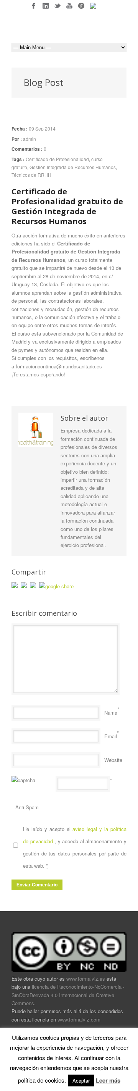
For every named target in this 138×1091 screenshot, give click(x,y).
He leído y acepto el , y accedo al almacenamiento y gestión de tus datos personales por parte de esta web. (75, 847)
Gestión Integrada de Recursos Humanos (73, 167)
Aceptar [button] (81, 1080)
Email (110, 736)
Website (113, 759)
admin (29, 139)
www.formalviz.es (85, 978)
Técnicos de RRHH (31, 174)
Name (110, 712)
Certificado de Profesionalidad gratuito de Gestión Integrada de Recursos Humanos (67, 206)
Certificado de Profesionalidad (57, 159)
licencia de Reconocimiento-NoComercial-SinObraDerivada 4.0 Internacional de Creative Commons (68, 995)
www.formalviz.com (79, 1019)
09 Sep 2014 (42, 128)
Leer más (108, 1080)
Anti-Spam (27, 807)
